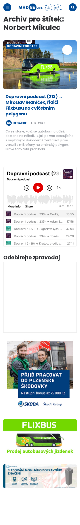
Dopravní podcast (22, 46)
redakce (20, 123)
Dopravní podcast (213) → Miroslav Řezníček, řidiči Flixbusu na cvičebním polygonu (34, 105)
